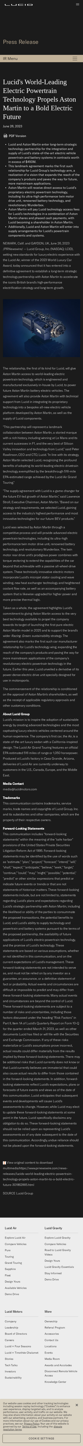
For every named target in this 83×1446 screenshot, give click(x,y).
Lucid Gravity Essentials (59, 1267)
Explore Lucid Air (15, 1237)
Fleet (8, 1275)
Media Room (52, 1359)
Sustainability (13, 1377)
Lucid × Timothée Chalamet (21, 1352)
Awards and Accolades (58, 1365)
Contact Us (51, 1340)
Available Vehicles (15, 1287)
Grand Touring (13, 1263)
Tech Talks (11, 1365)
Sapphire (10, 1269)
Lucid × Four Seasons (18, 1346)
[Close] (77, 1405)
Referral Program (55, 1327)
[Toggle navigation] (75, 58)
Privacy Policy (31, 1423)
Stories (9, 1359)
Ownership (51, 1321)
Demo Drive (12, 1294)
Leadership (11, 1327)
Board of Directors (16, 1333)
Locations (51, 1346)
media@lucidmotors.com (20, 789)
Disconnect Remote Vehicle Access (61, 1373)
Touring (9, 1256)
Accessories (52, 1333)
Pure (7, 1250)
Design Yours (12, 1281)
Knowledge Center (55, 1381)
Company (10, 1321)
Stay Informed (53, 1273)
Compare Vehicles (15, 1244)
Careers (9, 1340)
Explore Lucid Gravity (57, 1237)
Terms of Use (29, 1426)
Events (49, 1352)
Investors (10, 1371)
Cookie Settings (41, 1438)
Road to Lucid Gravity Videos (58, 1252)
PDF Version (17, 136)
